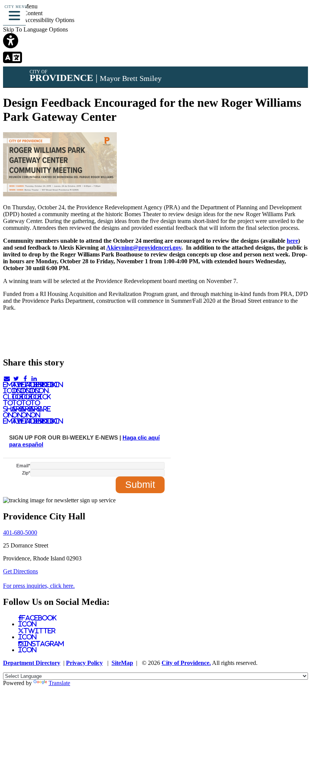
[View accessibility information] (294, 17)
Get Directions (20, 571)
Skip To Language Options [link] (35, 29)
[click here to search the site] (278, 17)
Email (23, 465)
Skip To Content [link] (22, 13)
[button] (14, 14)
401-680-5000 (20, 532)
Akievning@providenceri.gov (143, 247)
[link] (155, 41)
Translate (59, 683)
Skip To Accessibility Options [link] (38, 20)
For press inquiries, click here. (39, 585)
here (292, 240)
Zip (26, 473)
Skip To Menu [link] (20, 6)
